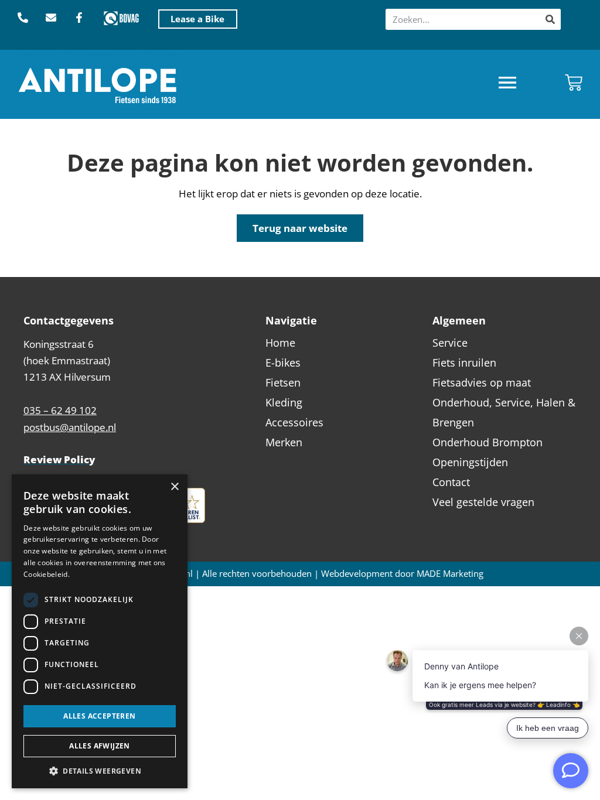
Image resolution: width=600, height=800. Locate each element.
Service (450, 343)
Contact (451, 482)
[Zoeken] (550, 19)
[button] (507, 84)
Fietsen (283, 382)
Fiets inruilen (464, 362)
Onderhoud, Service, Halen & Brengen (503, 412)
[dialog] (100, 631)
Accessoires (294, 422)
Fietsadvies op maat (481, 382)
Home (280, 343)
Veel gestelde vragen (483, 502)
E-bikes (283, 362)
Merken (283, 442)
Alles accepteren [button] (99, 716)
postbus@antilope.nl (69, 427)
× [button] (174, 487)
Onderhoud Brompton (487, 442)
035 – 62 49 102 (60, 410)
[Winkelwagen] (573, 82)
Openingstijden (470, 462)
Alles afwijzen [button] (99, 746)
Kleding (283, 402)
